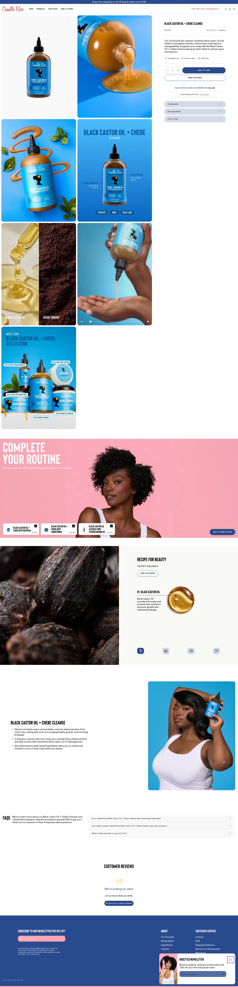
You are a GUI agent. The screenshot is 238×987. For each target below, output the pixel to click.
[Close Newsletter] (230, 959)
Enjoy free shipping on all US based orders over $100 (119, 2)
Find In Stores (195, 77)
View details (204, 94)
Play (81, 322)
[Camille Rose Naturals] (13, 9)
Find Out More (147, 573)
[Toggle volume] (148, 321)
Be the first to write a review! (119, 903)
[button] (225, 9)
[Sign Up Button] (223, 974)
